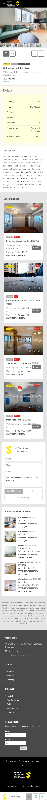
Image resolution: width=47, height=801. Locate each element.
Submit (23, 748)
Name (7, 740)
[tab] (6, 54)
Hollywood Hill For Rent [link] (26, 517)
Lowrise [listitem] (10, 712)
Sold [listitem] (9, 704)
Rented (37, 206)
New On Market (24, 63)
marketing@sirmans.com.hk (19, 655)
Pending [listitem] (10, 680)
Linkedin (38, 762)
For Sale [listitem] (10, 676)
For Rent (14, 63)
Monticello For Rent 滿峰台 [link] (18, 420)
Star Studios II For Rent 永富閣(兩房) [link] (22, 363)
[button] (34, 54)
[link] (23, 218)
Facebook (12, 762)
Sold (38, 265)
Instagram (25, 762)
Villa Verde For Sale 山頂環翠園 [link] (29, 579)
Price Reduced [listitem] (13, 708)
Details (36, 248)
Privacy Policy (12, 786)
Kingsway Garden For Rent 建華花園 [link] (22, 241)
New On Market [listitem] (13, 700)
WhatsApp (24, 497)
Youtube (24, 766)
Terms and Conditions (31, 786)
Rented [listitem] (10, 696)
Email (7, 731)
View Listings (21, 451)
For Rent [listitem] (10, 671)
